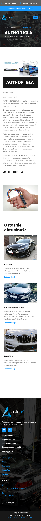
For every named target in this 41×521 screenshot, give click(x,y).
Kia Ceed (8, 264)
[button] (5, 198)
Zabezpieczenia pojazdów (12, 447)
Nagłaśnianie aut (8, 440)
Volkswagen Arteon (14, 307)
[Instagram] (10, 430)
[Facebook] (4, 430)
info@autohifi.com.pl (9, 495)
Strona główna (7, 458)
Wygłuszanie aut (8, 436)
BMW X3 (8, 356)
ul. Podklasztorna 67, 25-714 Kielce (14, 488)
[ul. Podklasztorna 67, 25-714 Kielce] (3, 485)
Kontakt (5, 474)
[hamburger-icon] (35, 17)
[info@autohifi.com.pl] (3, 493)
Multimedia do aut (9, 443)
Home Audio (6, 470)
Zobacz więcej (9, 277)
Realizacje (6, 466)
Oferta (4, 462)
